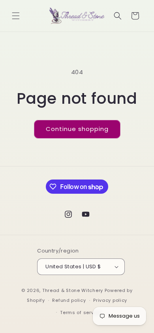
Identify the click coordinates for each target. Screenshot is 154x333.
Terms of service (80, 312)
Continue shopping (77, 129)
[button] (15, 15)
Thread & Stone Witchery (72, 290)
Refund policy (69, 300)
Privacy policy (110, 300)
